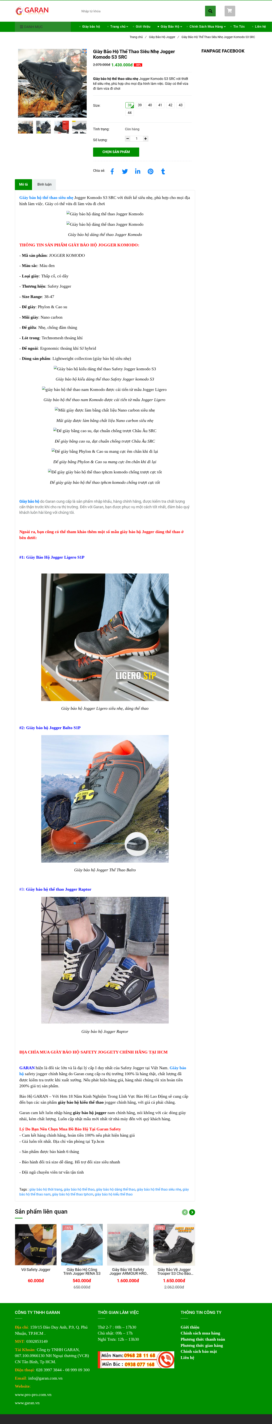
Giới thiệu (143, 26)
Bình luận (44, 184)
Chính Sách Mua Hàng (206, 26)
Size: (96, 106)
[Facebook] (112, 170)
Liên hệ (260, 26)
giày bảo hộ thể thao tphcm (72, 1194)
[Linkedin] (137, 170)
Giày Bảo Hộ (170, 26)
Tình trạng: (101, 129)
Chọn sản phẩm (116, 152)
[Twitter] (125, 170)
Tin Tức (239, 26)
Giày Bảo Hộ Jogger (164, 37)
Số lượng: (100, 140)
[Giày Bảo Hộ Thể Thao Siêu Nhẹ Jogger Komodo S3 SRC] (32, 10)
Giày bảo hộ (91, 26)
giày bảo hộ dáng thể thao (115, 1189)
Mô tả (23, 184)
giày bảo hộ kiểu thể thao (114, 1194)
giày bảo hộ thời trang (45, 1189)
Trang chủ (118, 26)
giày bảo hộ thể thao (79, 1189)
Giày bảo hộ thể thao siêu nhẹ (46, 197)
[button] (241, 11)
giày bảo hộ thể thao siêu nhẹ (159, 1189)
